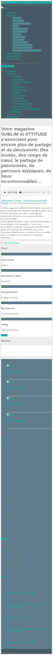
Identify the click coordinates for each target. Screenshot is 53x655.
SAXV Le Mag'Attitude (16, 420)
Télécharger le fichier (11, 200)
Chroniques (18, 21)
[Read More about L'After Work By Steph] (11, 382)
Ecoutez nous (7, 66)
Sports (15, 26)
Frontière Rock (19, 31)
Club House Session (22, 45)
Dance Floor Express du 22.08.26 (21, 642)
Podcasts (11, 15)
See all (4, 335)
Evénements (18, 40)
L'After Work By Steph (16, 388)
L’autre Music (19, 37)
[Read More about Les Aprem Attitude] (11, 366)
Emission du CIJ (20, 29)
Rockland (16, 34)
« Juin (4, 576)
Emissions (12, 13)
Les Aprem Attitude (15, 371)
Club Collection (20, 42)
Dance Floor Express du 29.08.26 (21, 593)
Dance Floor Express (22, 48)
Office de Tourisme (21, 23)
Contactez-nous (15, 56)
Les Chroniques (11, 243)
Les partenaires (14, 53)
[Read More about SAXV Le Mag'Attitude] (11, 415)
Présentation (13, 58)
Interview (17, 18)
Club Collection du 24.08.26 (19, 618)
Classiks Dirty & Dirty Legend (26, 50)
